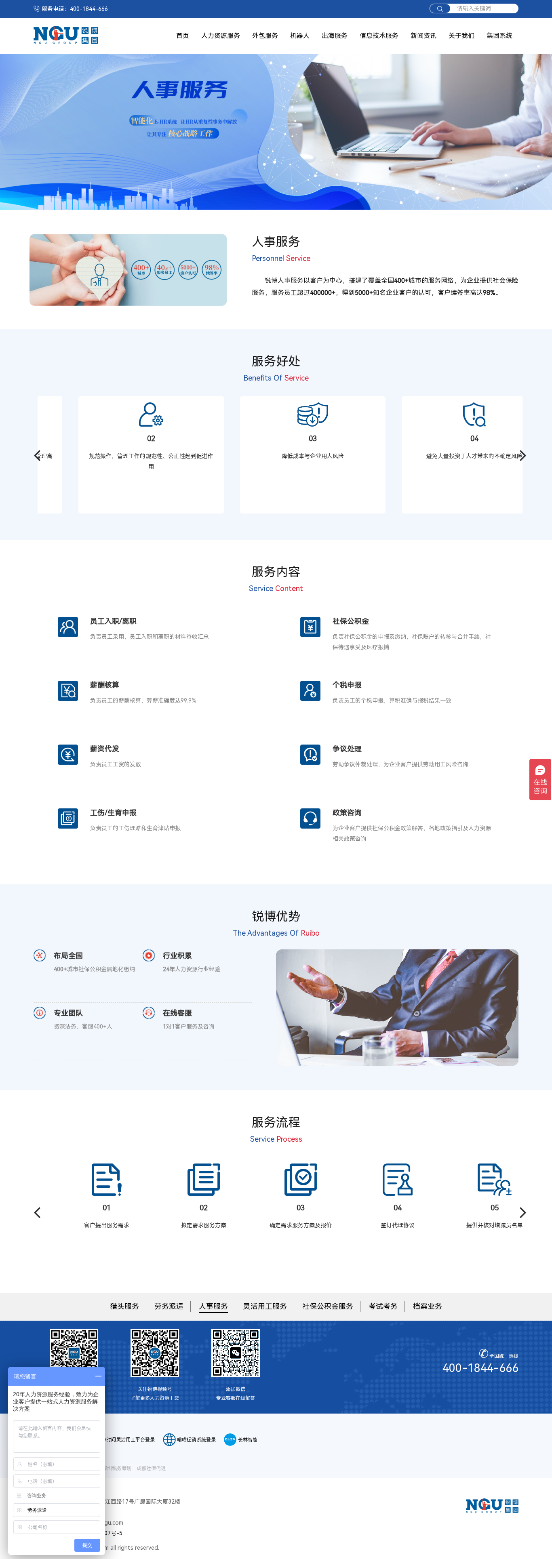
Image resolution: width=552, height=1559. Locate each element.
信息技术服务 (379, 36)
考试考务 (383, 1306)
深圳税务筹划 (116, 1468)
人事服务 (213, 1306)
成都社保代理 (151, 1468)
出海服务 (335, 36)
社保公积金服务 (327, 1306)
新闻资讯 (423, 36)
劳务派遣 (168, 1306)
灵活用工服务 (265, 1306)
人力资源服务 (220, 36)
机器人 (300, 36)
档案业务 (427, 1306)
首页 (182, 36)
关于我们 (461, 36)
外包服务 (265, 36)
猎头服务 (124, 1306)
